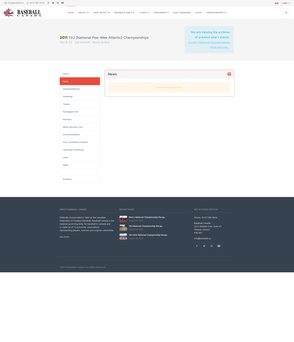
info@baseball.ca (15, 3)
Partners (67, 119)
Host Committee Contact (75, 142)
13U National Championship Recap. (146, 226)
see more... (65, 236)
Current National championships (209, 42)
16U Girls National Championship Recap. (148, 235)
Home (66, 73)
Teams (66, 104)
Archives (67, 179)
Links (65, 157)
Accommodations (71, 134)
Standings (68, 96)
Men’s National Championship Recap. (147, 217)
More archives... (220, 47)
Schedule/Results (71, 89)
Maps (65, 165)
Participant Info (70, 111)
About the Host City (73, 127)
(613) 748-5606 (36, 3)
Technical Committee (73, 149)
